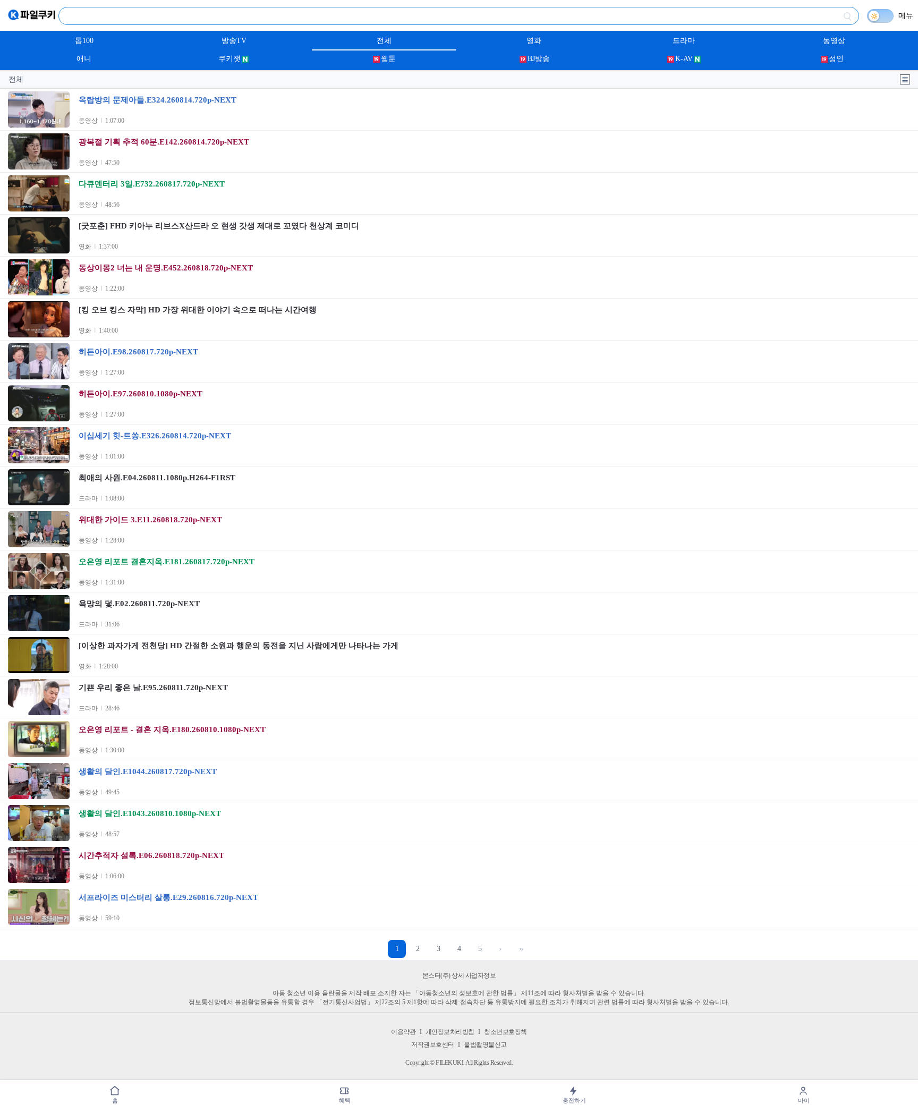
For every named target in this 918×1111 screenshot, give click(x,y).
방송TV (234, 41)
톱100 (84, 41)
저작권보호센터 (432, 1044)
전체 (384, 41)
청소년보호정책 (505, 1032)
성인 (836, 59)
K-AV (684, 59)
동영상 (834, 41)
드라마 (684, 41)
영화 (533, 41)
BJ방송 (539, 59)
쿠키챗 (229, 59)
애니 (83, 59)
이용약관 (403, 1032)
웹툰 (388, 59)
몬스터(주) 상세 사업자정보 (459, 975)
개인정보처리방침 (450, 1032)
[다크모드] (880, 16)
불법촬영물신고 (485, 1044)
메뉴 (905, 16)
